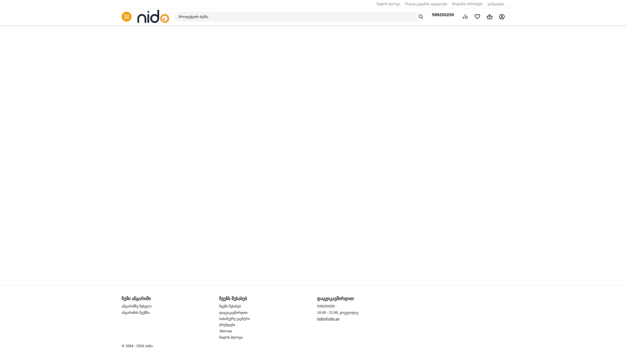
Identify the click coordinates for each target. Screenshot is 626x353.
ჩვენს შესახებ (230, 306)
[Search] (421, 16)
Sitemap (225, 331)
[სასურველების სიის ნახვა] (477, 17)
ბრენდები (227, 325)
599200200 (443, 14)
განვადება (496, 4)
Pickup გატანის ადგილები (426, 4)
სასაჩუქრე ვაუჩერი (234, 319)
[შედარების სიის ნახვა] (465, 17)
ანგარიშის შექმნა (136, 313)
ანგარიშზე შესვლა (137, 306)
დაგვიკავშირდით (233, 313)
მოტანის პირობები (467, 4)
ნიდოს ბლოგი (388, 4)
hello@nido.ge (328, 319)
